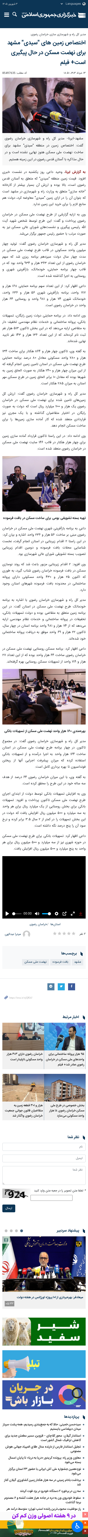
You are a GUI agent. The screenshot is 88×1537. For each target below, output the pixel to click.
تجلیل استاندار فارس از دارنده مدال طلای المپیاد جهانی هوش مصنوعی (43, 1449)
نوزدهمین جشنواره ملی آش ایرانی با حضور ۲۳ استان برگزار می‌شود (45, 1471)
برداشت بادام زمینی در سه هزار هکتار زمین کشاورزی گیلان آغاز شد (42, 1482)
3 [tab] (11, 1230)
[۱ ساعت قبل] (44, 1264)
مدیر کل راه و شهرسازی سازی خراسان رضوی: (58, 34)
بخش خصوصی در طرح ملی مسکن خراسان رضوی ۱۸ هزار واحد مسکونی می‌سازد (66, 1111)
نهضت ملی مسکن (35, 962)
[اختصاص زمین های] (44, 105)
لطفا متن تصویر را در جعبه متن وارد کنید (60, 1191)
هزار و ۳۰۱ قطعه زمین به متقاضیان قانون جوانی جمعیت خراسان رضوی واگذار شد (24, 1111)
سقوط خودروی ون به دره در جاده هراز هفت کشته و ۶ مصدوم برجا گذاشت (42, 1500)
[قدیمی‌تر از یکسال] (65, 1036)
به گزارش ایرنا (75, 172)
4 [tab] (6, 1230)
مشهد (77, 962)
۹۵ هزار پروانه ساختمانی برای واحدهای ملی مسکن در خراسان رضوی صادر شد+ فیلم (65, 1059)
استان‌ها (55, 924)
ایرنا (49, 15)
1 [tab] (21, 1230)
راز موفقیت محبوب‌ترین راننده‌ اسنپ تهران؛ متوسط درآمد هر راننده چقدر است (44, 1511)
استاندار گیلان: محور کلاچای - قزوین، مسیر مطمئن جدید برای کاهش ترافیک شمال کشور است (43, 1438)
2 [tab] (16, 1230)
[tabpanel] (44, 1272)
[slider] (17, 914)
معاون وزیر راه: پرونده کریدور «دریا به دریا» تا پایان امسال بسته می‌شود (44, 1460)
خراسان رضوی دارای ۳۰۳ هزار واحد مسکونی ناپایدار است (25, 1057)
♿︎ (77, 1526)
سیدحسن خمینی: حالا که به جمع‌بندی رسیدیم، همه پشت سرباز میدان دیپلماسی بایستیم (42, 1427)
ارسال (8, 1208)
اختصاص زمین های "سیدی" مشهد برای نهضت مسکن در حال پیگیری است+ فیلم (46, 52)
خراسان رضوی (38, 924)
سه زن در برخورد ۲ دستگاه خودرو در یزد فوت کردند (50, 1491)
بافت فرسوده (60, 962)
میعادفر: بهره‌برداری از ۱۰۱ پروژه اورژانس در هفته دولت (50, 1297)
